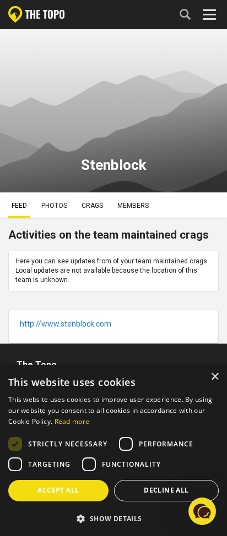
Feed (19, 205)
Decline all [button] (166, 490)
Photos (54, 205)
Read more (72, 421)
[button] (113, 518)
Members (133, 205)
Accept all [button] (58, 490)
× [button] (214, 377)
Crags (92, 205)
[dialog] (113, 450)
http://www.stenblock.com (65, 323)
